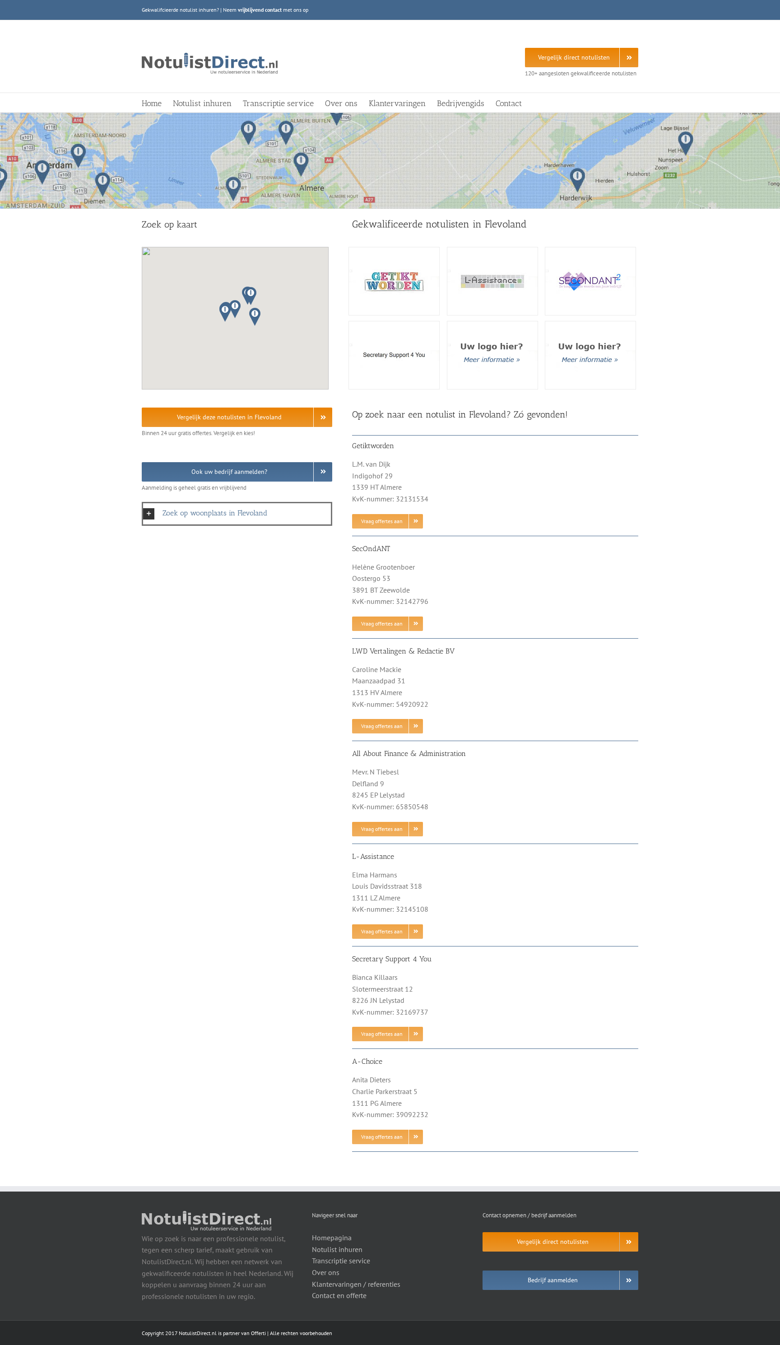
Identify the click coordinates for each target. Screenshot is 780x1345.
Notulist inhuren (337, 1249)
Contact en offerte (339, 1295)
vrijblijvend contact (260, 9)
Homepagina (332, 1237)
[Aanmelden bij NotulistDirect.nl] (492, 324)
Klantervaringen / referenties (356, 1284)
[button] (235, 309)
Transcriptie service (341, 1260)
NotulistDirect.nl (198, 1333)
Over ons (325, 1272)
